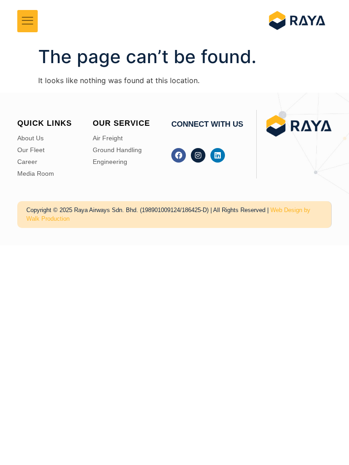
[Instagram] (198, 155)
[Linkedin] (217, 155)
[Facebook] (178, 155)
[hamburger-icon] (27, 21)
